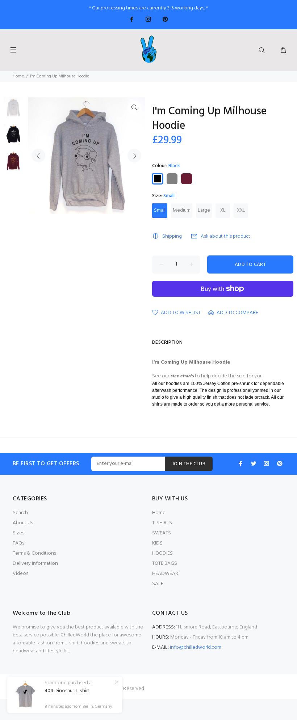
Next (134, 155)
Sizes (18, 533)
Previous (38, 155)
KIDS (157, 543)
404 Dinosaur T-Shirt (67, 691)
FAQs (18, 543)
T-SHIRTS (162, 523)
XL (223, 210)
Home (18, 76)
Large (204, 210)
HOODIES (162, 553)
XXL (241, 210)
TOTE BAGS (164, 563)
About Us (23, 523)
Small (160, 210)
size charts (182, 376)
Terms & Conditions (34, 553)
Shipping (172, 236)
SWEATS (161, 533)
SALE (157, 584)
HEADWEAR (165, 573)
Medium (182, 210)
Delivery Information (35, 563)
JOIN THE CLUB (188, 464)
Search (20, 513)
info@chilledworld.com (195, 647)
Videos (20, 573)
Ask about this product (225, 236)
